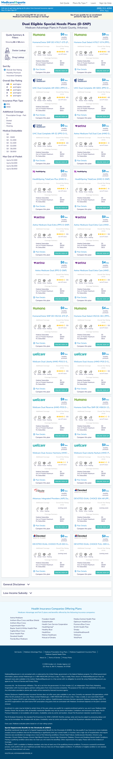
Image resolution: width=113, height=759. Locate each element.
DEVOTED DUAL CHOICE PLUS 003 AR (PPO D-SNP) (57, 544)
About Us (43, 657)
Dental (9, 120)
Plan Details (40, 69)
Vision (8, 123)
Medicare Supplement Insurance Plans (83, 652)
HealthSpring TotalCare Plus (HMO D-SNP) (52, 179)
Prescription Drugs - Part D (16, 116)
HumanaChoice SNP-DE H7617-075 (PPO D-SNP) (55, 42)
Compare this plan (43, 72)
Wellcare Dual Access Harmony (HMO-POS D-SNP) (56, 453)
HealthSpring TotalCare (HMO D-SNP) (92, 179)
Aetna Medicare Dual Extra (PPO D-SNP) (51, 225)
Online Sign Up (61, 71)
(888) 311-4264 (104, 8)
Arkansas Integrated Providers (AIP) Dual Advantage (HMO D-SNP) (63, 498)
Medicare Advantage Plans (33, 652)
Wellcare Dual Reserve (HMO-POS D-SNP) (52, 407)
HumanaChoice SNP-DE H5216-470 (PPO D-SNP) (55, 316)
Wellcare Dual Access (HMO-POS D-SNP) (93, 361)
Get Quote (64, 3)
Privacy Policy (67, 657)
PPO (8, 104)
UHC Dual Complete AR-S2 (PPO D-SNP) (51, 133)
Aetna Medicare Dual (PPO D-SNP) (51, 270)
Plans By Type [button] (79, 3)
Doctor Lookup (19, 50)
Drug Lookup (18, 57)
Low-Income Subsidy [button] (16, 593)
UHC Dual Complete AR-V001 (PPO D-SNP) (52, 88)
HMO (8, 107)
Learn (93, 3)
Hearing (9, 126)
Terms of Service (54, 657)
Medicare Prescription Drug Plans (56, 652)
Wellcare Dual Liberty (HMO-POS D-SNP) (51, 361)
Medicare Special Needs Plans (56, 654)
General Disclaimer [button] (15, 584)
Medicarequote (13, 2)
